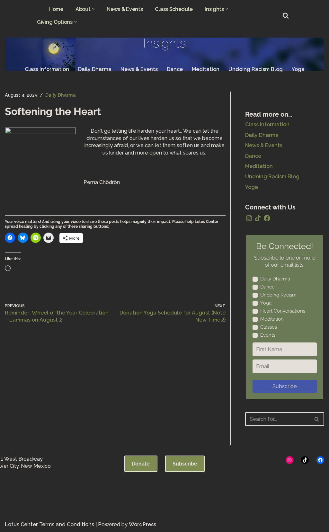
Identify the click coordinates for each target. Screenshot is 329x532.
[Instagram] (249, 218)
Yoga (298, 69)
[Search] (285, 15)
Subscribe (284, 386)
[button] (93, 9)
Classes (268, 327)
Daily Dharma (94, 69)
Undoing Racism (278, 295)
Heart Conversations (282, 311)
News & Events (125, 9)
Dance (175, 69)
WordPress (142, 524)
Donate (141, 464)
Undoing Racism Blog (255, 69)
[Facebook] (267, 218)
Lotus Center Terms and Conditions (49, 524)
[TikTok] (258, 218)
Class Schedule (173, 9)
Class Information (47, 69)
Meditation (205, 69)
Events (267, 335)
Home (56, 9)
